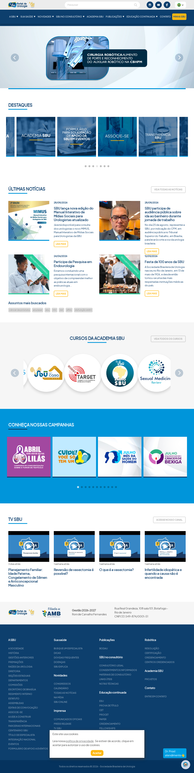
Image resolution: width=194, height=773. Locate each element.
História (13, 653)
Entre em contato (156, 696)
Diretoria (14, 671)
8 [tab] (104, 487)
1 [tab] (86, 166)
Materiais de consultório (115, 674)
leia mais (61, 243)
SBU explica (61, 666)
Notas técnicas (109, 683)
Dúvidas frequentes (66, 657)
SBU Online (60, 702)
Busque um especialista (68, 648)
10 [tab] (112, 487)
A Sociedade (16, 648)
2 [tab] (89, 166)
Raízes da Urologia (20, 666)
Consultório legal (111, 665)
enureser (37, 310)
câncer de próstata (19, 310)
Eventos (13, 744)
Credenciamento (109, 723)
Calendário (61, 688)
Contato (165, 16)
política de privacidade (80, 741)
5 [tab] (101, 166)
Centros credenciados (159, 662)
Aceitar (97, 753)
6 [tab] (104, 166)
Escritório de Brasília (22, 689)
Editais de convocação (23, 707)
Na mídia (59, 697)
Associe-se (15, 712)
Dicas (57, 653)
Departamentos (18, 680)
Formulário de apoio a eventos (28, 748)
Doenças (59, 662)
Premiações (15, 662)
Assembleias (16, 703)
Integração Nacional (22, 739)
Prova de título (109, 705)
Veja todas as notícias (168, 189)
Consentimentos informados (118, 670)
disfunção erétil (83, 310)
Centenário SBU (18, 730)
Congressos (62, 683)
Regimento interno (20, 694)
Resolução (152, 648)
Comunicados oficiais (68, 719)
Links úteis (105, 679)
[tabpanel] (117, 137)
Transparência (17, 721)
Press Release (62, 723)
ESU (101, 701)
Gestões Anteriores (21, 657)
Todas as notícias (65, 692)
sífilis (69, 310)
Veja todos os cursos (168, 338)
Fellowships (107, 728)
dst (61, 310)
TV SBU (57, 728)
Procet (104, 714)
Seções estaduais (19, 675)
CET (101, 710)
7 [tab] (108, 166)
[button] (180, 5)
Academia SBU (95, 16)
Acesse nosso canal (169, 519)
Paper (102, 719)
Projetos (151, 679)
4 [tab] (97, 166)
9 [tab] (108, 487)
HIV (54, 310)
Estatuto (13, 698)
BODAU (103, 648)
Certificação (153, 653)
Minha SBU (179, 16)
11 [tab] (116, 487)
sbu (47, 310)
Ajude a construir (19, 716)
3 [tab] (93, 166)
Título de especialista (21, 735)
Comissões (15, 684)
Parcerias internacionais (24, 725)
